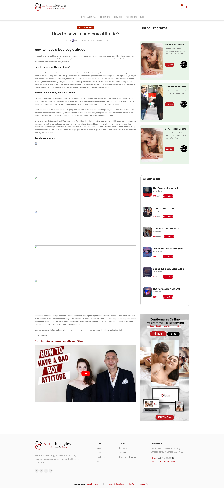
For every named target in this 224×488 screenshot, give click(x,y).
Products (123, 448)
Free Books (100, 457)
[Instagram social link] (46, 471)
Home (98, 448)
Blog (81, 27)
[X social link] (41, 471)
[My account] (187, 6)
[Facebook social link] (37, 471)
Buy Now (169, 65)
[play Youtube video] (85, 373)
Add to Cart (168, 196)
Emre (77, 40)
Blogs (98, 461)
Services (122, 452)
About (98, 452)
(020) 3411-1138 (166, 458)
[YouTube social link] (51, 471)
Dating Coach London (128, 457)
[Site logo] (51, 7)
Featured (88, 27)
